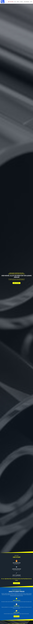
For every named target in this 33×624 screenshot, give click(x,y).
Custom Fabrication (26, 1)
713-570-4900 (10, 1)
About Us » (16, 616)
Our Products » (16, 583)
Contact (31, 1)
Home (15, 1)
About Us (18, 1)
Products (21, 1)
